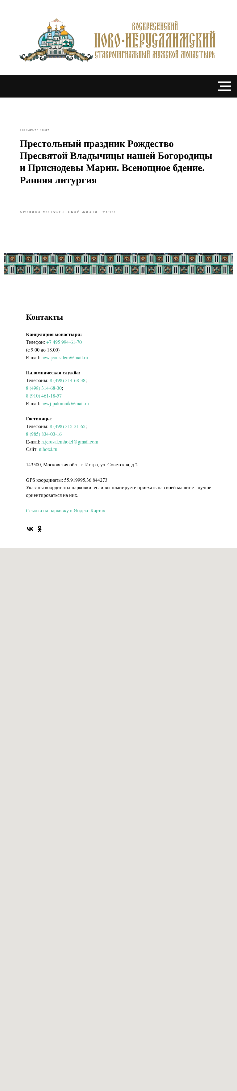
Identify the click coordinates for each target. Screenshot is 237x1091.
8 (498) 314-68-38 (67, 380)
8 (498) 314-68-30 (44, 388)
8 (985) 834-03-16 (44, 434)
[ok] (40, 529)
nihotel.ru (48, 449)
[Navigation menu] (224, 86)
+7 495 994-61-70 (64, 342)
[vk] (30, 529)
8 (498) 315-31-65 (67, 426)
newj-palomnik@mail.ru (65, 403)
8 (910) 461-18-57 (44, 395)
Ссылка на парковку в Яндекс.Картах (65, 510)
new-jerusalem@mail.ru (64, 357)
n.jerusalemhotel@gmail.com (69, 441)
